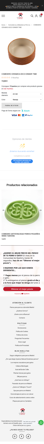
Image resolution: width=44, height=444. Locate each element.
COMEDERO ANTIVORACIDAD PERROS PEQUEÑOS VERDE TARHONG (21, 235)
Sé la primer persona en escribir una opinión (22, 161)
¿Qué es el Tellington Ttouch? (22, 387)
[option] (22, 52)
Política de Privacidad (22, 345)
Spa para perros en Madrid (22, 390)
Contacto (22, 318)
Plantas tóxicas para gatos (22, 373)
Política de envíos (22, 335)
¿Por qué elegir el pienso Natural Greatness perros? (22, 359)
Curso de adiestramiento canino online (22, 397)
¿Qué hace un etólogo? (22, 380)
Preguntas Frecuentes (22, 338)
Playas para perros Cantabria (22, 401)
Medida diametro (5, 94)
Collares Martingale (22, 366)
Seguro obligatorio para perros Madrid (22, 355)
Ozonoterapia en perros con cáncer (22, 394)
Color (3, 100)
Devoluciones (22, 328)
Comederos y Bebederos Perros (19, 25)
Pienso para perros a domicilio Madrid (22, 307)
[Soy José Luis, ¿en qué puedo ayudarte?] (41, 422)
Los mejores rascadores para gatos (22, 362)
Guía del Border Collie (22, 369)
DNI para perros (22, 376)
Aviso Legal (22, 342)
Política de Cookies (22, 331)
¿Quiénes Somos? (22, 311)
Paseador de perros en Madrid (22, 383)
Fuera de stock (12, 105)
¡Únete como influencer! (22, 314)
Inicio (3, 25)
